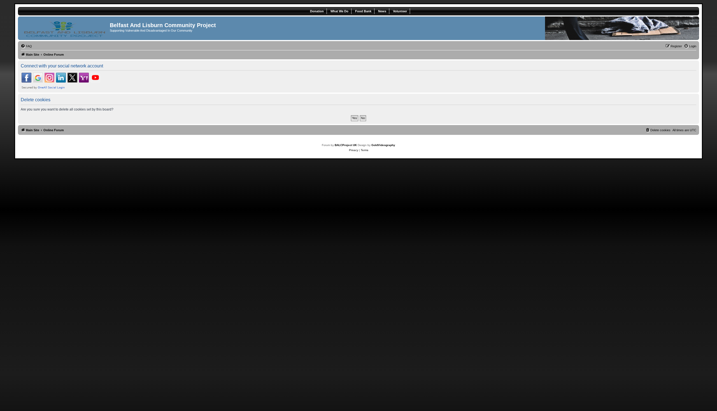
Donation (317, 11)
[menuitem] (26, 46)
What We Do (339, 11)
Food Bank (363, 11)
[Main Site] (64, 28)
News (382, 11)
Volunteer (400, 11)
